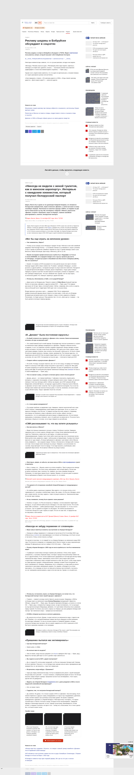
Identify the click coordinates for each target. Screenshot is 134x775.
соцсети (39, 126)
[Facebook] (26, 131)
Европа (48, 31)
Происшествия (60, 31)
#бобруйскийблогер (37, 58)
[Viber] (30, 131)
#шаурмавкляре (47, 58)
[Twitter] (38, 131)
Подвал (68, 31)
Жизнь (42, 31)
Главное (24, 31)
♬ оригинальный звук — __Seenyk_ (61, 58)
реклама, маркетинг (30, 126)
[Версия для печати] (42, 131)
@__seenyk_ (28, 58)
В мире (53, 31)
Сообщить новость (106, 22)
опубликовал (73, 53)
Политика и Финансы (33, 31)
